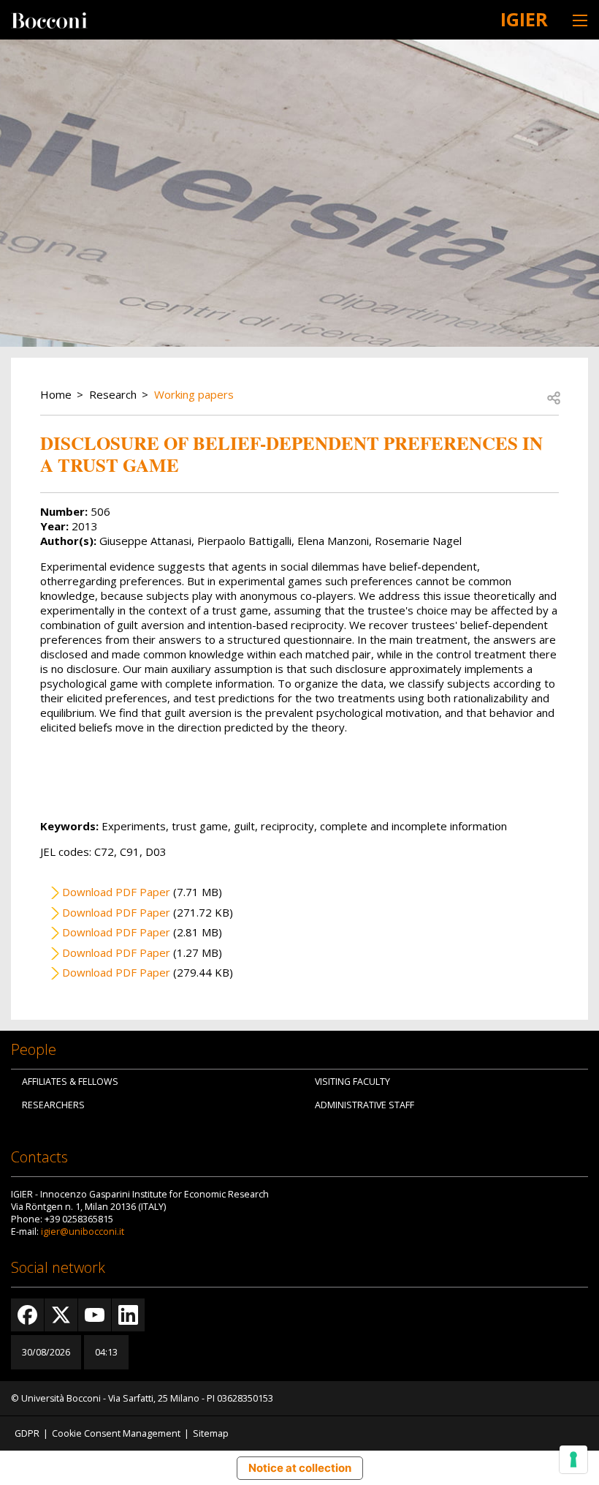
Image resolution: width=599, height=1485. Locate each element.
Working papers (194, 394)
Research (113, 394)
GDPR (27, 1433)
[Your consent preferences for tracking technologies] (573, 1459)
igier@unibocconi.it (82, 1231)
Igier (524, 19)
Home (56, 394)
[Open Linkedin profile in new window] (128, 1314)
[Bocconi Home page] (49, 19)
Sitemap (211, 1433)
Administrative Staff (364, 1105)
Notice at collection (299, 1468)
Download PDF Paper (116, 891)
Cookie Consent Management (116, 1433)
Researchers (53, 1105)
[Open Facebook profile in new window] (27, 1314)
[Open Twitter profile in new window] (61, 1314)
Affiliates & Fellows (70, 1081)
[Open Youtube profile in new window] (94, 1314)
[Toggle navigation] (580, 20)
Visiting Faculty (352, 1081)
